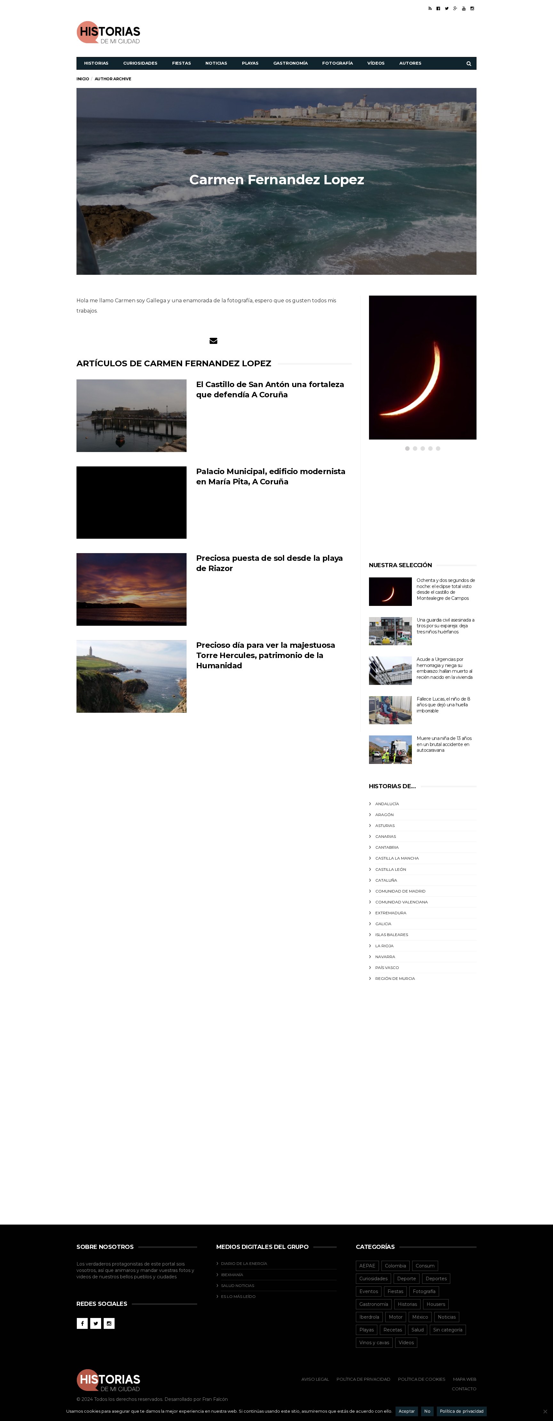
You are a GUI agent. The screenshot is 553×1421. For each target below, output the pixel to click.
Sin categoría (447, 1330)
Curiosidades (140, 63)
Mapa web (465, 1379)
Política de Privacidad (363, 1379)
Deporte (406, 1279)
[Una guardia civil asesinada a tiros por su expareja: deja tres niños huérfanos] (390, 631)
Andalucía (387, 803)
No (427, 1411)
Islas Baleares (391, 934)
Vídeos (376, 63)
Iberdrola (369, 1317)
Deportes (436, 1279)
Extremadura (390, 912)
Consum (425, 1266)
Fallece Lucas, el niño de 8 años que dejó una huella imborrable (443, 705)
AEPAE (367, 1266)
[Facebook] (438, 8)
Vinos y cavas (374, 1343)
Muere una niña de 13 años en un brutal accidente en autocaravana (444, 744)
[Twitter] (447, 8)
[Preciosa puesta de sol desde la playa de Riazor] (131, 589)
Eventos (368, 1291)
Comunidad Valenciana (401, 902)
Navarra (385, 956)
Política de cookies (421, 1379)
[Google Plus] (455, 8)
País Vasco (387, 967)
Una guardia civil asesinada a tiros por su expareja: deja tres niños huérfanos (445, 626)
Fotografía (337, 63)
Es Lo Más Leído (238, 1296)
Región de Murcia (395, 978)
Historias (96, 63)
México (420, 1317)
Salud (418, 1330)
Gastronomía (290, 63)
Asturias (385, 825)
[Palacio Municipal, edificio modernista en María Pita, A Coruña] (131, 502)
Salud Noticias (237, 1285)
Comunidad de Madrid (400, 891)
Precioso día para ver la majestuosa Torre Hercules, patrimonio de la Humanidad (265, 655)
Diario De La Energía (244, 1263)
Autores (410, 63)
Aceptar (407, 1411)
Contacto (464, 1388)
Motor (396, 1317)
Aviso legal (315, 1379)
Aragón (384, 814)
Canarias (385, 836)
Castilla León (390, 869)
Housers (436, 1304)
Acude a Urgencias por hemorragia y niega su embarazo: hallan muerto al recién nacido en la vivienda (444, 668)
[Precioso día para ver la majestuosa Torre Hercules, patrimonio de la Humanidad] (131, 676)
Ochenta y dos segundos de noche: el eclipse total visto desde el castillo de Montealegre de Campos (446, 589)
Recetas (392, 1330)
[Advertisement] (360, 31)
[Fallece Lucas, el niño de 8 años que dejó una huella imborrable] (390, 710)
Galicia (383, 923)
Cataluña (386, 880)
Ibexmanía (232, 1274)
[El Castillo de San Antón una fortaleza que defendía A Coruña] (131, 415)
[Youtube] (464, 8)
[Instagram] (472, 8)
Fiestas (181, 63)
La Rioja (384, 945)
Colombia (395, 1266)
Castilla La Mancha (397, 858)
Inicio (82, 78)
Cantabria (387, 847)
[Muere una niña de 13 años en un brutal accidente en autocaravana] (390, 749)
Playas (250, 63)
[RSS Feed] (430, 8)
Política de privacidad (462, 1411)
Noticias (216, 63)
